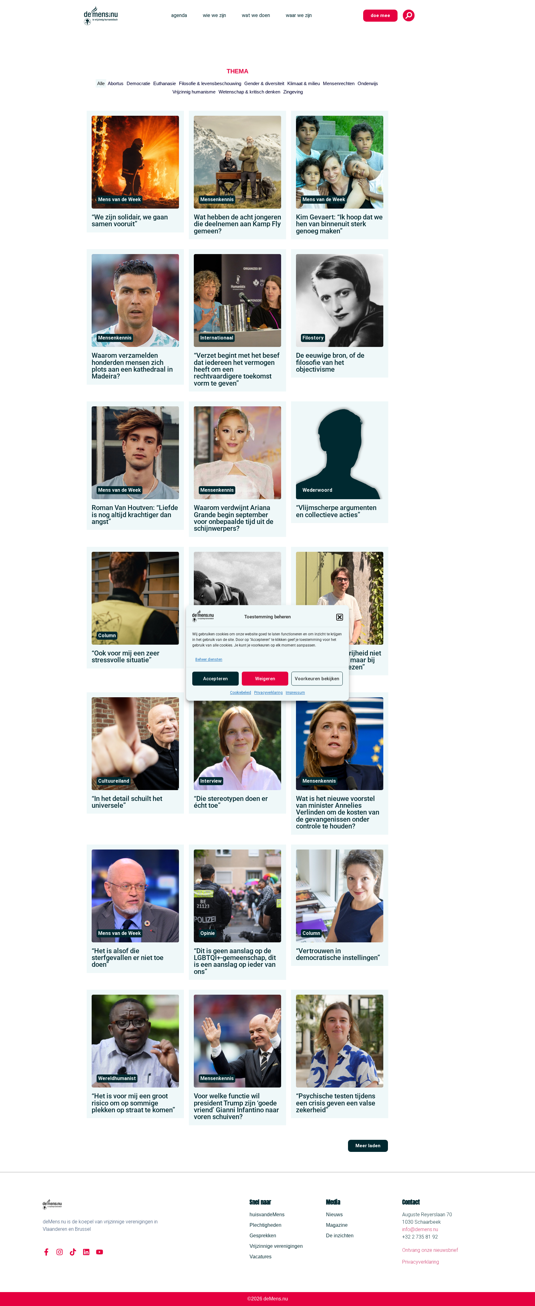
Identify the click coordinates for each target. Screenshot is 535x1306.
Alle (101, 83)
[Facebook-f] (46, 1252)
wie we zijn (214, 15)
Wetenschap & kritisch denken (249, 91)
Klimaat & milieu (303, 83)
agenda (179, 15)
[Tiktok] (72, 1252)
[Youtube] (99, 1252)
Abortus (116, 83)
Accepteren (215, 678)
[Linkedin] (86, 1252)
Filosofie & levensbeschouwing (210, 83)
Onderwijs (368, 83)
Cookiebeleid (240, 693)
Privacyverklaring (268, 693)
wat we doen (256, 15)
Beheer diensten (208, 660)
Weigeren (265, 678)
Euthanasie (164, 83)
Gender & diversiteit (264, 83)
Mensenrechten (338, 83)
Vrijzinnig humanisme (193, 91)
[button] (340, 617)
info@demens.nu (420, 1229)
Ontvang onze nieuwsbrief (430, 1250)
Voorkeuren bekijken (317, 678)
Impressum (295, 693)
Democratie (138, 83)
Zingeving (293, 91)
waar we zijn (299, 15)
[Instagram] (59, 1252)
